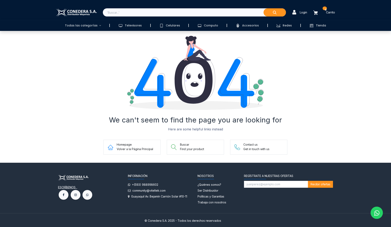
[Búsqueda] (275, 12)
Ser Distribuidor (208, 190)
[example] (87, 195)
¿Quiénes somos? (210, 184)
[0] (318, 12)
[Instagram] (75, 195)
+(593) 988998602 (144, 184)
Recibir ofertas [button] (320, 184)
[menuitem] (83, 25)
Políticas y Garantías (211, 196)
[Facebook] (63, 195)
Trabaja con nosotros (212, 202)
